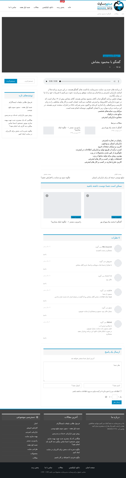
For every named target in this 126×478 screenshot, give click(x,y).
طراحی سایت (32, 449)
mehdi (109, 322)
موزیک (116, 56)
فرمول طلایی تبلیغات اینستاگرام (20, 102)
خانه (69, 7)
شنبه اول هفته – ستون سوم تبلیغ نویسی (65, 428)
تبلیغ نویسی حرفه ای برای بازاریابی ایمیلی (108, 178)
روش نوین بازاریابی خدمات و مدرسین (18, 115)
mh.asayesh (107, 247)
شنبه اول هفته (25, 7)
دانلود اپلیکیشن (47, 7)
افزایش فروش (32, 428)
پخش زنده (60, 4)
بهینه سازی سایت (31, 436)
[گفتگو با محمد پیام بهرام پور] (90, 130)
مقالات (36, 7)
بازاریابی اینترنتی (31, 432)
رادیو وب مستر (108, 56)
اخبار (36, 423)
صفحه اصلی (90, 468)
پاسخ (45, 254)
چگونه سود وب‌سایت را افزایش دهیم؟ (55, 178)
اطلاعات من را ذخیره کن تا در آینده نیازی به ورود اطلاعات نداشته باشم (96, 391)
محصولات (34, 453)
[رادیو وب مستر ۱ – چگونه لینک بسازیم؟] (48, 130)
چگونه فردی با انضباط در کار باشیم (67, 457)
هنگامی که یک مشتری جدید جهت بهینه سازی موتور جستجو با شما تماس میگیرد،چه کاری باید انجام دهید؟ (18, 123)
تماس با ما (12, 7)
